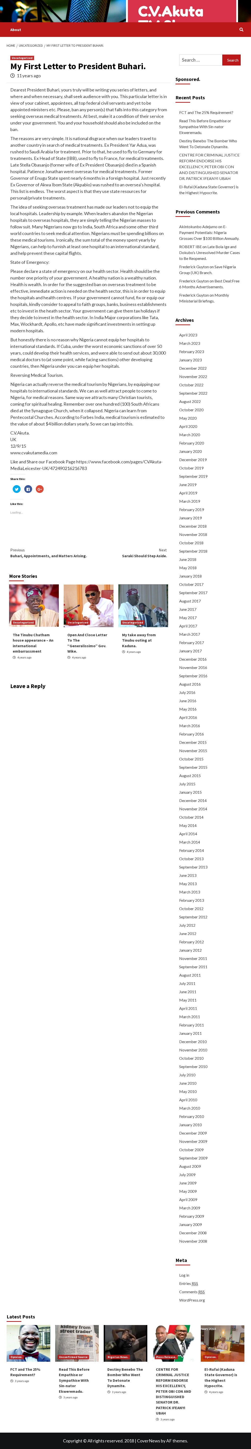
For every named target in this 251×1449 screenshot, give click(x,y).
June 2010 (187, 1083)
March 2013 (189, 892)
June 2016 (187, 700)
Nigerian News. (118, 1357)
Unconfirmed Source (73, 1357)
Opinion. (17, 1357)
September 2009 (193, 1158)
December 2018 (193, 526)
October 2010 (191, 1058)
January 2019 (190, 517)
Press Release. (166, 1357)
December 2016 (193, 659)
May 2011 (188, 1000)
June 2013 (187, 875)
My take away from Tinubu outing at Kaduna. (139, 640)
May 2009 (188, 1191)
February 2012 (191, 941)
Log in (184, 1275)
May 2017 (188, 617)
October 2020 (191, 409)
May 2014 (188, 825)
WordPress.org (192, 1300)
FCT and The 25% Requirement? (206, 112)
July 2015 (187, 783)
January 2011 (190, 1033)
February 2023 (191, 351)
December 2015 (193, 742)
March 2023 (189, 343)
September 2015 (193, 767)
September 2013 (193, 867)
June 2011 (187, 991)
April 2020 (188, 426)
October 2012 (191, 908)
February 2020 (191, 443)
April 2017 (188, 626)
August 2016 (190, 684)
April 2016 (188, 717)
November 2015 (193, 750)
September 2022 (193, 393)
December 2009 (193, 1133)
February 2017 (191, 642)
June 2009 (187, 1183)
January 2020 (190, 451)
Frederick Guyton (194, 266)
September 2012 (193, 916)
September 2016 (193, 675)
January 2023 (190, 359)
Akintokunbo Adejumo (198, 226)
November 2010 (193, 1050)
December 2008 (193, 1232)
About (15, 29)
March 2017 (189, 634)
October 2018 (191, 542)
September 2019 (193, 476)
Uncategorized (22, 58)
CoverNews (148, 1440)
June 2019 (187, 484)
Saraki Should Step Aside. (144, 552)
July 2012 (187, 925)
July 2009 (187, 1174)
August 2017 (190, 601)
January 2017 (190, 650)
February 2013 (191, 900)
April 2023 (188, 335)
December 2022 (193, 368)
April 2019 (188, 492)
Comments (192, 1291)
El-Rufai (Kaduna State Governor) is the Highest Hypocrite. (208, 189)
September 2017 (193, 592)
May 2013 (188, 883)
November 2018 (193, 534)
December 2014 (193, 800)
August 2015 (190, 775)
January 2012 (190, 950)
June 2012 (187, 933)
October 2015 (191, 759)
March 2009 (189, 1207)
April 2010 (188, 1099)
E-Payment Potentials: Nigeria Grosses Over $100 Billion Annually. (209, 232)
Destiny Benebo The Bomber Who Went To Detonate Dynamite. (208, 143)
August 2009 (190, 1166)
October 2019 (191, 468)
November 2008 (193, 1241)
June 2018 (187, 559)
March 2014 (189, 842)
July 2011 (187, 983)
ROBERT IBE (190, 246)
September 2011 (193, 966)
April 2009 (188, 1199)
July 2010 (187, 1074)
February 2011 (191, 1025)
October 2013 (191, 858)
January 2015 (190, 792)
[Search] (241, 29)
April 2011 (188, 1008)
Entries (188, 1283)
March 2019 (189, 501)
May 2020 (188, 418)
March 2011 (189, 1016)
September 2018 (193, 551)
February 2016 (191, 734)
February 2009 (191, 1216)
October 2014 (191, 817)
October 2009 (191, 1149)
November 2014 (193, 808)
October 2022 (191, 384)
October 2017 (191, 584)
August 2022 (190, 401)
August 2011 (190, 975)
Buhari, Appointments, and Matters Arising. (48, 552)
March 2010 (189, 1108)
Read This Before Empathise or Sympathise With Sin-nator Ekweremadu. (205, 126)
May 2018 (188, 567)
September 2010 (193, 1066)
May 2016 (188, 709)
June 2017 (187, 609)
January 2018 (190, 576)
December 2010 (193, 1041)
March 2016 (189, 725)
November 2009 (193, 1141)
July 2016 (187, 692)
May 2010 (188, 1091)
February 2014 (191, 850)
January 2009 (190, 1224)
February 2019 (191, 509)
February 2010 (191, 1116)
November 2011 (193, 958)
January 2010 (190, 1124)
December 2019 (193, 459)
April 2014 (188, 833)
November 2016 (193, 667)
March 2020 (189, 434)
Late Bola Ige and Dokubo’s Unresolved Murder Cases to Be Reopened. (209, 252)
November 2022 (193, 376)
